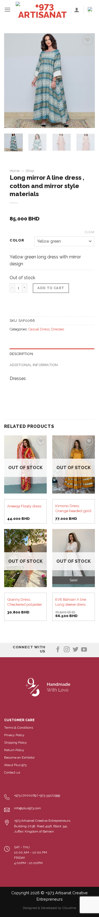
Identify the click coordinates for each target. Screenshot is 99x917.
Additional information (34, 365)
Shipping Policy (15, 742)
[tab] (52, 353)
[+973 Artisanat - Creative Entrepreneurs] (42, 9)
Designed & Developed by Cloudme (49, 908)
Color (17, 240)
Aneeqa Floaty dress (24, 506)
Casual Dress (39, 329)
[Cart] (91, 9)
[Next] (86, 80)
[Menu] (7, 9)
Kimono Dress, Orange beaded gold (73, 508)
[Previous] (13, 80)
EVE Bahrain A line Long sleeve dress (70, 602)
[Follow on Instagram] (67, 650)
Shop (30, 171)
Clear (89, 232)
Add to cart (50, 288)
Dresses (57, 329)
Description (21, 354)
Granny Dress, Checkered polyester (24, 602)
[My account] (76, 10)
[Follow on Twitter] (75, 650)
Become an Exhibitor (19, 757)
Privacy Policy (14, 735)
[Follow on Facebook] (58, 650)
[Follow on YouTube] (84, 650)
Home (15, 171)
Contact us (12, 772)
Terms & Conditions (18, 728)
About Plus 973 (15, 765)
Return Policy (14, 750)
